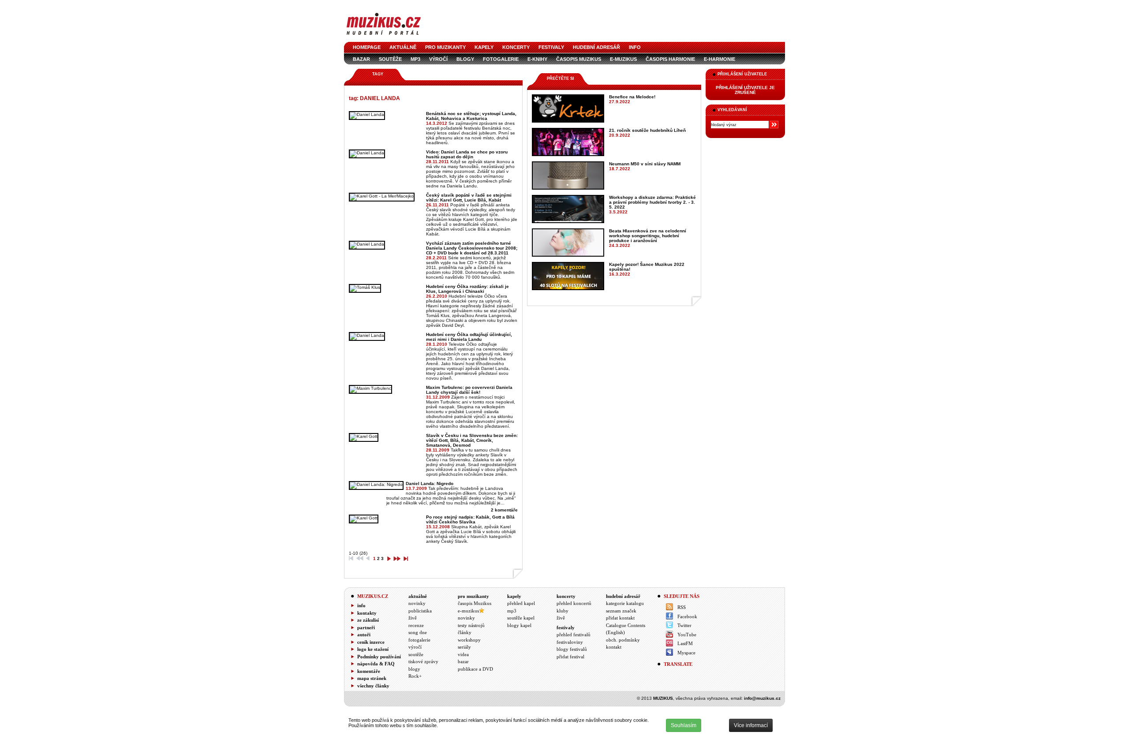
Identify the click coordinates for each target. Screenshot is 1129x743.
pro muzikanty (445, 47)
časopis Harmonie (670, 59)
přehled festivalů (574, 634)
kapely (484, 47)
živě (412, 617)
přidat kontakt (620, 617)
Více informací (751, 725)
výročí (438, 59)
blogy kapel (519, 625)
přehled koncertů (574, 603)
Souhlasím (683, 725)
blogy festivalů (572, 649)
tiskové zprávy (423, 661)
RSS (681, 607)
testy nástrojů (471, 625)
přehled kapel (521, 603)
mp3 (415, 59)
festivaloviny (570, 642)
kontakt (613, 647)
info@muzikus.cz (762, 698)
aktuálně (402, 47)
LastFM (685, 643)
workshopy (469, 639)
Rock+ (415, 676)
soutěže (390, 59)
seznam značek (621, 610)
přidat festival (570, 656)
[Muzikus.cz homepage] (383, 36)
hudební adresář (596, 47)
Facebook (687, 616)
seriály (464, 647)
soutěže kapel (521, 617)
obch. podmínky (623, 639)
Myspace (686, 652)
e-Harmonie (719, 59)
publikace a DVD (475, 669)
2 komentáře (504, 510)
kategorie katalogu (625, 603)
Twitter (684, 625)
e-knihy (537, 59)
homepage (367, 47)
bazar (361, 59)
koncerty (516, 47)
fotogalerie (501, 59)
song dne (417, 632)
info (635, 47)
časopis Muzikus (578, 59)
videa (463, 654)
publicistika (420, 610)
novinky (417, 603)
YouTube (686, 634)
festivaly (551, 47)
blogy (465, 59)
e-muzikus (623, 59)
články (464, 632)
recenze (416, 625)
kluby (562, 610)
